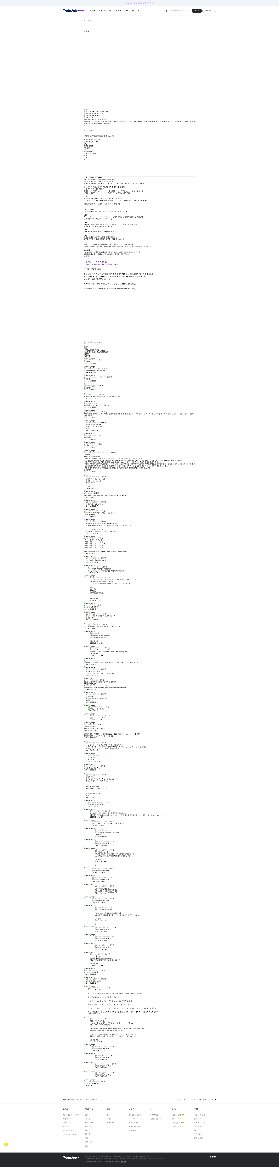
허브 (126, 11)
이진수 (94, 435)
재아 (93, 360)
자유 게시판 (199, 1123)
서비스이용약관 (68, 1099)
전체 (86, 1115)
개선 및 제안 (178, 1123)
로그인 (197, 11)
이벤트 (65, 1126)
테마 (111, 11)
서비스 (118, 11)
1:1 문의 (192, 1099)
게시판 (87, 1119)
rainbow (89, 385)
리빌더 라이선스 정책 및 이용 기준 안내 (139, 3)
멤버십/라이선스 (135, 1115)
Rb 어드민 (133, 1130)
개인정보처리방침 (83, 1099)
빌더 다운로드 (70, 1115)
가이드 (179, 1099)
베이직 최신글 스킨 (94, 352)
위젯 (86, 1138)
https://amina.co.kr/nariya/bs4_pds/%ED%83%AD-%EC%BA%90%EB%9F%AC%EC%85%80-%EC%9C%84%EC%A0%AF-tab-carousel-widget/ (133, 460)
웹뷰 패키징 (133, 1123)
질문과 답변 (177, 1115)
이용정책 (94, 1099)
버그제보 (176, 1119)
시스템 (88, 1123)
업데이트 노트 (68, 1130)
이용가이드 (67, 1119)
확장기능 (88, 1126)
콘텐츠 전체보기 (156, 1119)
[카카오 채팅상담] (213, 1157)
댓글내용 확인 (95, 607)
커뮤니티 (110, 1123)
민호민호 (94, 452)
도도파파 (89, 660)
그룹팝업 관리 (93, 350)
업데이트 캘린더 (69, 1134)
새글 (204, 1099)
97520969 (95, 403)
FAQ (199, 1099)
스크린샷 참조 (88, 146)
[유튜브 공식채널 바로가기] (215, 1157)
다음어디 (94, 394)
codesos (89, 493)
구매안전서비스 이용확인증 (112, 1161)
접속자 (212, 1099)
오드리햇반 (95, 511)
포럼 (139, 11)
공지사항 (66, 1123)
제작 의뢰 (132, 1119)
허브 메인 (154, 1115)
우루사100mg (96, 368)
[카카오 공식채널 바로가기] (210, 1157)
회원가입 (208, 11)
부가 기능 (102, 11)
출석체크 (197, 1119)
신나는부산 (95, 766)
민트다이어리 (96, 377)
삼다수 (94, 538)
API (86, 1130)
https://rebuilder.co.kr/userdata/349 (102, 958)
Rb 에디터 (134, 1126)
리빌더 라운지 (199, 1115)
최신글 (87, 1134)
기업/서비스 (111, 1119)
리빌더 (92, 11)
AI (195, 1130)
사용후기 (197, 1134)
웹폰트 (87, 1146)
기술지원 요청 (177, 1126)
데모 (185, 1099)
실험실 (198, 1138)
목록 (85, 348)
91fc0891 (95, 680)
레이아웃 (88, 1142)
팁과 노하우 (198, 1126)
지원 (133, 11)
